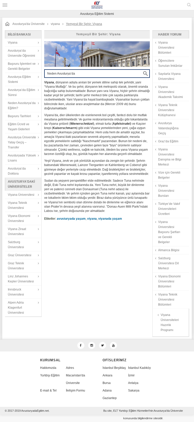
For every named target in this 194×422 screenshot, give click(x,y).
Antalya (133, 383)
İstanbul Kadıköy (139, 368)
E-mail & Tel (48, 390)
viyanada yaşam (110, 218)
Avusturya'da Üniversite (28, 24)
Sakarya (133, 390)
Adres (70, 368)
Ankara (107, 375)
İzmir (131, 375)
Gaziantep (110, 398)
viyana (55, 24)
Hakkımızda (48, 368)
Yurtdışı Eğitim (50, 375)
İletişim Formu (75, 390)
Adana (107, 390)
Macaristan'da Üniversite (75, 379)
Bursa (107, 383)
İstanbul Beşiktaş (114, 368)
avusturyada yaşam (71, 218)
